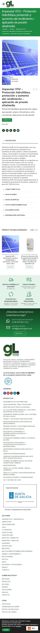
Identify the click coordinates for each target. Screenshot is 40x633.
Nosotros (6, 579)
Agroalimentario (8, 524)
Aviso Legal (6, 604)
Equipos (5, 587)
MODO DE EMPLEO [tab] (12, 200)
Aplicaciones (7, 590)
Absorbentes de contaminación (15, 402)
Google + (14, 130)
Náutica (5, 559)
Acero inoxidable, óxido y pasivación (17, 404)
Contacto (6, 595)
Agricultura (6, 522)
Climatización (7, 532)
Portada (4, 29)
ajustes (18, 626)
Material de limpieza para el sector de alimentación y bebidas (17, 462)
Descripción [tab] (10, 141)
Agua (4, 527)
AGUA (22, 254)
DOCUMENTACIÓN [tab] (12, 210)
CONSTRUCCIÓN (5, 254)
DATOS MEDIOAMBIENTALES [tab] (16, 205)
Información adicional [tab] (15, 215)
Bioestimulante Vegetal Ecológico (16, 407)
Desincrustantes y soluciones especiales (19, 426)
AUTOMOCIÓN (27, 254)
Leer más (10, 267)
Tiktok (18, 393)
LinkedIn (10, 130)
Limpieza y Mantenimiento (11, 554)
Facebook (3, 130)
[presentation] (4, 57)
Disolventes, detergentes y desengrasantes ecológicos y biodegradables (15, 433)
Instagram (11, 393)
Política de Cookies (9, 612)
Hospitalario (7, 546)
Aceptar (6, 629)
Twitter (7, 130)
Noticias (5, 592)
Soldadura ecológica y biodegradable (18, 477)
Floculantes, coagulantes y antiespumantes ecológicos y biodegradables (14, 444)
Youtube (8, 393)
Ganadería (6, 543)
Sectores (5, 584)
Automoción (6, 530)
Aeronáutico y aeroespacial (13, 519)
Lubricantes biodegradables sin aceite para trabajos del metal (18, 457)
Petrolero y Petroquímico (12, 565)
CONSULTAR (7, 120)
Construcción (7, 535)
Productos (6, 582)
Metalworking (7, 557)
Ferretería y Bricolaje (10, 541)
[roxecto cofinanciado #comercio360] (20, 496)
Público (5, 567)
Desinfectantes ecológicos (13, 429)
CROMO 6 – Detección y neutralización (17, 419)
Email (18, 130)
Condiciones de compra (11, 607)
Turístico (5, 570)
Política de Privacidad (10, 609)
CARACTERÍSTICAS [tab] (12, 189)
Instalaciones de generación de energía (17, 551)
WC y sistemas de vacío (12, 480)
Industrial (6, 548)
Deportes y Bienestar (10, 538)
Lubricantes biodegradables (14, 454)
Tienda (12, 29)
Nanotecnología (9, 465)
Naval (4, 562)
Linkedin (14, 393)
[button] (30, 230)
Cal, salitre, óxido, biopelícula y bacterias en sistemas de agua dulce (19, 411)
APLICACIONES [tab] (11, 194)
